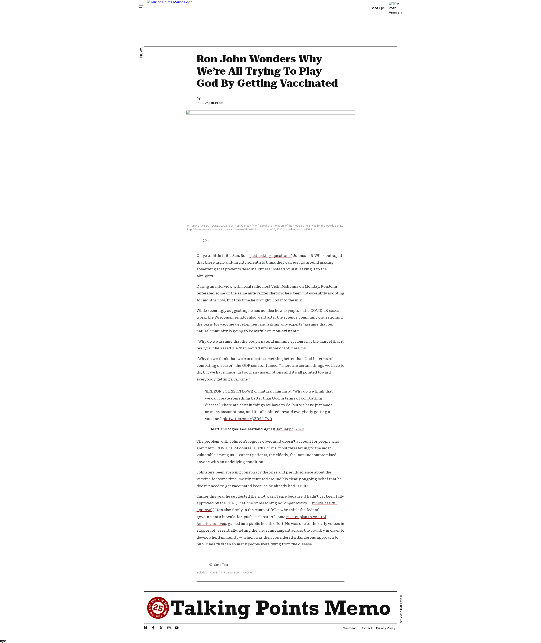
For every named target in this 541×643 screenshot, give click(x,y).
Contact (366, 628)
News (141, 52)
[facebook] (153, 628)
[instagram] (169, 628)
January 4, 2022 (290, 429)
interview (223, 286)
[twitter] (161, 628)
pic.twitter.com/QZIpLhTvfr (247, 419)
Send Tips (378, 8)
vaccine (247, 572)
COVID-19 (216, 572)
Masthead (350, 628)
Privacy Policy (385, 628)
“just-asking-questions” (270, 255)
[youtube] (177, 628)
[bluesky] (145, 628)
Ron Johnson (232, 572)
